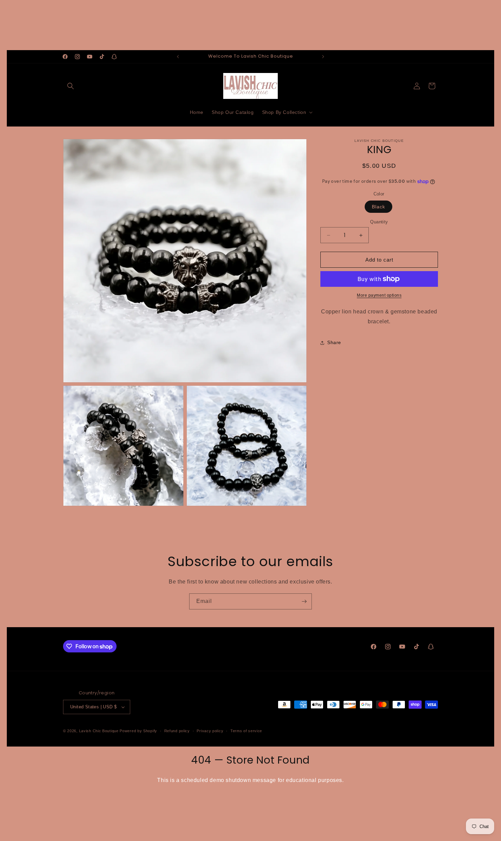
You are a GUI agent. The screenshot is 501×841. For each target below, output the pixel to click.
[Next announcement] (323, 56)
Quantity (379, 221)
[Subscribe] (304, 601)
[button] (70, 85)
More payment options (379, 295)
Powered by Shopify (138, 731)
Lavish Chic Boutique (99, 731)
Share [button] (334, 342)
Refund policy (177, 731)
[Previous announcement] (177, 56)
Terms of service (246, 731)
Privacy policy (210, 731)
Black (378, 206)
